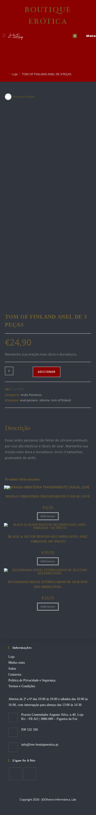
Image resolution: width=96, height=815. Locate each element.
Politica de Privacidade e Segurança (31, 680)
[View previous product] (8, 96)
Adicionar (46, 372)
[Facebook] (15, 773)
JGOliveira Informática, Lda (59, 799)
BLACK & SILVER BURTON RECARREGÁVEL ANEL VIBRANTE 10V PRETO (48, 539)
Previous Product (23, 97)
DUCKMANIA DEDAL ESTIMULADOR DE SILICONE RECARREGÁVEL (48, 584)
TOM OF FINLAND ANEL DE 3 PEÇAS (46, 74)
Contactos (14, 674)
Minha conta (16, 662)
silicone (44, 400)
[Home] (6, 74)
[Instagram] (29, 773)
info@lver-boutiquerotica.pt (39, 744)
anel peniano (29, 400)
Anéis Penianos (31, 395)
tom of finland (61, 400)
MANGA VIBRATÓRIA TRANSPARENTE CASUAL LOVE (48, 496)
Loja (11, 656)
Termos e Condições (21, 686)
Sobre (12, 668)
